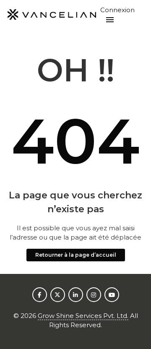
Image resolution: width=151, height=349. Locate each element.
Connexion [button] (117, 10)
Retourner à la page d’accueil (75, 255)
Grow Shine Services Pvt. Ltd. (83, 316)
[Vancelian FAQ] (52, 15)
